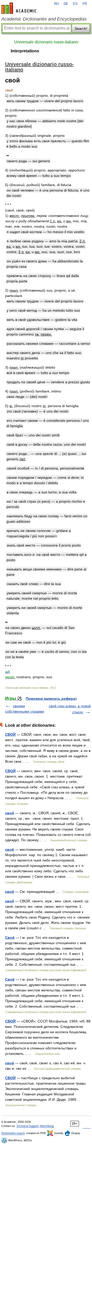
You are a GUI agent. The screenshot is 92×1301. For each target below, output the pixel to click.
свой (9, 813)
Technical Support (27, 1125)
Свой (10, 937)
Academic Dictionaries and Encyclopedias (44, 19)
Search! (81, 28)
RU (56, 4)
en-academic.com (19, 8)
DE (66, 4)
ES (75, 4)
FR (85, 4)
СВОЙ (10, 734)
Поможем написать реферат (51, 698)
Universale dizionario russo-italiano (46, 42)
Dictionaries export (13, 1133)
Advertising (47, 1125)
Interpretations (25, 51)
